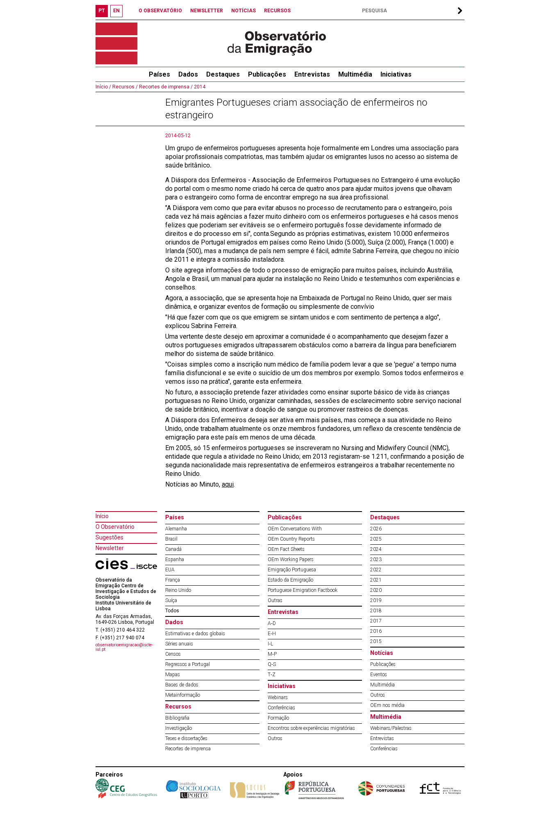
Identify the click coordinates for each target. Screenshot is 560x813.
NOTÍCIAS (243, 11)
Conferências (281, 708)
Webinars (278, 697)
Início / (103, 87)
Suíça (171, 600)
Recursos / (124, 87)
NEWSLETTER (206, 11)
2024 (376, 549)
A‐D (272, 623)
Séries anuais (179, 644)
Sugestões (109, 537)
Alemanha (176, 529)
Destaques (223, 74)
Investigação (178, 728)
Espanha (174, 559)
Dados (188, 74)
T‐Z (271, 674)
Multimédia (355, 74)
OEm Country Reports (291, 539)
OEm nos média (387, 705)
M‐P (272, 654)
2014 (199, 87)
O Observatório (115, 526)
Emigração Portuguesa (292, 570)
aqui (228, 484)
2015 (376, 641)
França (172, 580)
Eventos (378, 674)
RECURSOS (277, 11)
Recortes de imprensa (188, 749)
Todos (172, 611)
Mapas (172, 674)
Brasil (171, 539)
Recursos (178, 706)
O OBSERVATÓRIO (160, 11)
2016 (376, 631)
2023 (376, 559)
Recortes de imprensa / (165, 87)
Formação (278, 718)
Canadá (173, 549)
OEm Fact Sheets (286, 549)
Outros (275, 738)
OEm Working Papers (291, 559)
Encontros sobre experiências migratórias (311, 728)
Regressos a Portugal (187, 664)
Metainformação (182, 695)
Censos (173, 654)
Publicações (267, 74)
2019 (376, 600)
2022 (376, 570)
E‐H (272, 633)
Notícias (381, 653)
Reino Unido (178, 590)
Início (102, 516)
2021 (376, 580)
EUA (170, 570)
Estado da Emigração (290, 580)
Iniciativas (396, 74)
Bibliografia (177, 718)
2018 (376, 611)
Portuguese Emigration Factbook (302, 590)
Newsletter (110, 548)
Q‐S (272, 664)
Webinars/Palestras (391, 728)
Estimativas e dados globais (195, 633)
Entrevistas (312, 74)
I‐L (270, 644)
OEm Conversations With (295, 529)
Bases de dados (181, 685)
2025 (376, 539)
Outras (275, 600)
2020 (376, 590)
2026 (376, 529)
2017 (376, 621)
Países (174, 517)
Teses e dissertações (186, 738)
